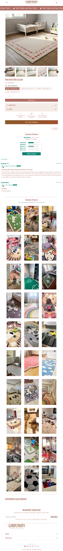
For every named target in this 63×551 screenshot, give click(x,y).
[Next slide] (57, 72)
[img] (5, 163)
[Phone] (38, 546)
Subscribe (54, 517)
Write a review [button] (31, 154)
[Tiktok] (30, 546)
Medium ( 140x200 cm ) (44, 88)
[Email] (35, 546)
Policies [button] (7, 534)
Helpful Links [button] (8, 538)
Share (55, 128)
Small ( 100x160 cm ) (12, 88)
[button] (6, 2)
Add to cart (31, 100)
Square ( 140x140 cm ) (27, 88)
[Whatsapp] (33, 546)
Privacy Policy (44, 519)
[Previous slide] (5, 502)
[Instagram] (27, 546)
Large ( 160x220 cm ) (12, 92)
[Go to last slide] (5, 72)
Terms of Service (36, 519)
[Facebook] (25, 546)
